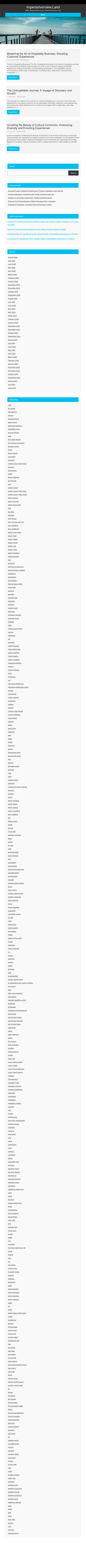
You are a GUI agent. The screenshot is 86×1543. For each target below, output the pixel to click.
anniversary (12, 470)
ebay (10, 776)
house (10, 941)
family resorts (13, 807)
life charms (12, 1041)
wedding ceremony (15, 1488)
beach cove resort (14, 532)
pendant (11, 1199)
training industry (14, 1416)
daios (10, 725)
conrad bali (12, 694)
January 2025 (13, 322)
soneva (10, 1323)
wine (10, 1516)
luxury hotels (12, 1065)
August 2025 (12, 298)
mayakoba (12, 1096)
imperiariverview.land (43, 7)
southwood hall (13, 1340)
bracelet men (13, 598)
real (9, 1241)
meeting (11, 1107)
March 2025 (12, 315)
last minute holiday (15, 1017)
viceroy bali (12, 1464)
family (10, 797)
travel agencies (13, 1419)
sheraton (11, 1279)
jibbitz (10, 966)
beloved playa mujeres (16, 570)
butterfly (11, 622)
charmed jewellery (15, 663)
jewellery (11, 959)
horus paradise (13, 907)
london (10, 1055)
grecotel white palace (16, 883)
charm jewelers (13, 652)
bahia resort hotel (14, 505)
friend (10, 824)
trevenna (11, 1423)
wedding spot (13, 1499)
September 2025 (14, 295)
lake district (12, 997)
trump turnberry (13, 1426)
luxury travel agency (15, 1072)
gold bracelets (13, 852)
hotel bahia (12, 924)
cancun (10, 632)
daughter (11, 732)
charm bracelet (13, 646)
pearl (10, 1196)
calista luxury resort (15, 628)
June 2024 (12, 346)
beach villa (12, 546)
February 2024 (13, 360)
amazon (11, 467)
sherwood (11, 1282)
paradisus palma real (16, 1189)
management (13, 1079)
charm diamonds (14, 649)
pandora (11, 1165)
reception (11, 1244)
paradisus (11, 1186)
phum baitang (13, 1213)
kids (9, 972)
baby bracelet (13, 498)
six (9, 1306)
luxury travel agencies (16, 1069)
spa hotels (12, 1354)
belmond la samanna (16, 567)
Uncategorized (13, 1444)
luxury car (11, 1058)
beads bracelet (13, 556)
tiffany (10, 1409)
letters (10, 1038)
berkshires (12, 573)
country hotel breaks (15, 711)
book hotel (12, 587)
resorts (10, 1254)
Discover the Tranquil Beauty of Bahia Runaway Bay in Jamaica (31, 201)
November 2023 (14, 371)
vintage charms (13, 1475)
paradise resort (13, 1182)
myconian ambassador (16, 1120)
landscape (12, 1007)
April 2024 (12, 353)
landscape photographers (17, 1010)
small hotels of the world (17, 1313)
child (10, 673)
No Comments (24, 60)
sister (10, 1303)
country (10, 708)
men (9, 1110)
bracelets (11, 601)
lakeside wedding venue (17, 1000)
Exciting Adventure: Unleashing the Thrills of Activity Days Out (31, 194)
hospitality (12, 911)
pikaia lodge (12, 1217)
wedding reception (15, 1495)
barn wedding (13, 525)
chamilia (11, 642)
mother (10, 1113)
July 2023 (11, 384)
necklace (11, 1127)
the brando (12, 1399)
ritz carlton (12, 1265)
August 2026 (12, 257)
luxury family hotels (15, 1062)
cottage (10, 704)
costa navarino (13, 697)
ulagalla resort (13, 1440)
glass (10, 838)
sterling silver (13, 1378)
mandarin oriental (14, 1086)
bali (9, 508)
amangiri (11, 460)
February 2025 (13, 319)
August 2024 (12, 340)
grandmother (12, 876)
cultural (10, 721)
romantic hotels (13, 1272)
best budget (12, 580)
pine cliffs (11, 1220)
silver (10, 1285)
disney (10, 749)
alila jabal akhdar (14, 439)
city (9, 680)
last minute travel (14, 1024)
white (10, 1509)
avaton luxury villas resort (17, 494)
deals (10, 738)
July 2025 (11, 302)
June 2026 (12, 264)
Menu (43, 15)
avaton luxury (13, 487)
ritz (9, 1261)
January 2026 (13, 281)
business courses (14, 615)
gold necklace (13, 855)
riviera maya (12, 1268)
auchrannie (12, 481)
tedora (10, 1392)
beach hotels (13, 539)
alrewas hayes (13, 446)
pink (9, 1223)
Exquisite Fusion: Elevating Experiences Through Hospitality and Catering (35, 191)
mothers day (12, 1117)
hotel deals (12, 931)
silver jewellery (13, 1296)
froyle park (12, 831)
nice (9, 1137)
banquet (11, 515)
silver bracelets (13, 1292)
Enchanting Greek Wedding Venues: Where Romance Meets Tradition (40, 229)
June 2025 (12, 305)
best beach (12, 577)
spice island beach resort (17, 1365)
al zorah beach (13, 432)
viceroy (10, 1461)
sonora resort (13, 1337)
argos (10, 474)
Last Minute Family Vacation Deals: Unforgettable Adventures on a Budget (49, 234)
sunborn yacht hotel (15, 1385)
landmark (11, 1003)
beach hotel (12, 536)
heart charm (12, 890)
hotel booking (13, 928)
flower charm (13, 821)
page (9, 229)
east (9, 773)
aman (10, 450)
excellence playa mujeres (17, 787)
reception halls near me (16, 1248)
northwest (11, 1155)
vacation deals (13, 1454)
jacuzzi (10, 955)
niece (10, 1141)
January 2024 (13, 364)
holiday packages (14, 897)
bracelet (11, 594)
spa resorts (12, 1358)
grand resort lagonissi (16, 869)
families (11, 794)
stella (10, 1375)
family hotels (12, 804)
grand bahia (12, 866)
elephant (11, 783)
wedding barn (13, 1485)
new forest (12, 1134)
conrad (10, 690)
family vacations (14, 811)
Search (12, 166)
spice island (12, 1361)
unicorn (11, 1447)
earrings (11, 769)
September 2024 (14, 336)
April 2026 (12, 271)
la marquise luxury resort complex (20, 983)
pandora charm (13, 1168)
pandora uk (12, 1175)
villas (10, 1471)
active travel (12, 422)
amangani (11, 456)
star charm (12, 1368)
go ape (10, 845)
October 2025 (13, 291)
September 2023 (14, 377)
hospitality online (14, 914)
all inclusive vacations (16, 443)
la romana (11, 986)
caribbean (11, 635)
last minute (12, 1014)
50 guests (11, 408)
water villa (12, 1478)
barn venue (12, 518)
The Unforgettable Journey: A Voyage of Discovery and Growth (39, 91)
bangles (11, 512)
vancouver (12, 1457)
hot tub (10, 917)
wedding (11, 1481)
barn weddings (13, 529)
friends (10, 828)
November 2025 (14, 288)
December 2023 (14, 367)
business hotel (13, 618)
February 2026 (13, 278)
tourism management (16, 1413)
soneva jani (12, 1330)
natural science (13, 1124)
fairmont (11, 790)
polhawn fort (12, 1227)
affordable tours (14, 429)
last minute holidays (15, 1021)
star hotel (11, 1371)
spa (9, 1344)
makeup (11, 1076)
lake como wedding (15, 993)
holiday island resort (15, 893)
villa (9, 1468)
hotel (10, 921)
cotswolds (11, 701)
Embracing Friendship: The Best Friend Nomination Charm (29, 204)
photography (12, 1210)
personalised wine (15, 1203)
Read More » (13, 77)
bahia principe (13, 501)
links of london (13, 1045)
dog (9, 759)
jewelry (10, 962)
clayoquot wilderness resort (18, 687)
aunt (9, 484)
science (11, 1275)
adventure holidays (15, 426)
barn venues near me (16, 522)
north (10, 1148)
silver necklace (13, 1299)
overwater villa (13, 1162)
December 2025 (14, 285)
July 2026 (11, 261)
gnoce (10, 842)
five (9, 818)
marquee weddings (15, 1089)
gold (9, 849)
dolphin (11, 763)
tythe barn (11, 1433)
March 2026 (12, 274)
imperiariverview (13, 234)
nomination (12, 1144)
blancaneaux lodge (15, 584)
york (9, 1526)
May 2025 (11, 309)
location (11, 1048)
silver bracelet (13, 1289)
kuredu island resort (15, 979)
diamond (11, 745)
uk (9, 1437)
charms (10, 666)
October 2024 (13, 333)
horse (10, 904)
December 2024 (14, 326)
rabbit (10, 1237)
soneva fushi (12, 1327)
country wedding (14, 714)
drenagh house (13, 766)
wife (9, 1512)
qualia (10, 1234)
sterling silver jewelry (16, 1382)
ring (9, 1258)
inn (9, 952)
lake (9, 990)
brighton (11, 604)
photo (10, 1206)
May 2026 (11, 267)
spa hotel (11, 1351)
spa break (11, 1347)
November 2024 (14, 329)
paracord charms (14, 1179)
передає (10, 221)
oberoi (10, 1158)
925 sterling (12, 412)
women (10, 1523)
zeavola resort (13, 1533)
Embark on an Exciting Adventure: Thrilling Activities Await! (30, 198)
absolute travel (13, 419)
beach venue (13, 542)
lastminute (12, 1027)
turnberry (11, 1430)
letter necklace (13, 1034)
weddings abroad (14, 1502)
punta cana (12, 1230)
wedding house (13, 1492)
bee (9, 560)
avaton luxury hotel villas (17, 491)
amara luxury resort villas (17, 463)
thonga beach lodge (15, 1406)
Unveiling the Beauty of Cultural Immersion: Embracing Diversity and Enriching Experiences (39, 126)
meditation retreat (14, 1103)
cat (9, 639)
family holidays (13, 800)
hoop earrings (13, 900)
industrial (11, 945)
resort (10, 1251)
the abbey (11, 1396)
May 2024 (11, 350)
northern (11, 1151)
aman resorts (13, 453)
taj (9, 1389)
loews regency (13, 1051)
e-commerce (12, 238)
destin (10, 742)
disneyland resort (14, 756)
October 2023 (13, 374)
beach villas (12, 549)
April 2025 (12, 312)
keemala (11, 969)
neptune (11, 1131)
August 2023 (12, 381)
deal (9, 735)
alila (9, 436)
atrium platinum (13, 477)
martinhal (11, 1093)
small (10, 1309)
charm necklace (14, 659)
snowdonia (12, 1320)
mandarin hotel (13, 1082)
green (10, 886)
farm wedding (13, 814)
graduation (12, 862)
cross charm (12, 718)
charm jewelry (13, 656)
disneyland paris (14, 752)
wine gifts (11, 1519)
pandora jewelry (14, 1172)
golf (9, 859)
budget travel (13, 608)
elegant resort (13, 780)
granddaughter (13, 873)
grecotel (11, 880)
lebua (10, 1031)
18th (9, 405)
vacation (11, 1450)
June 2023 (12, 388)
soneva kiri (12, 1334)
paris (10, 1193)
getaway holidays (14, 835)
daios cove (12, 728)
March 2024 (12, 357)
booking (11, 591)
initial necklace (13, 948)
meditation (12, 1100)
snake (10, 1316)
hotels (10, 935)
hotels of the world (15, 938)
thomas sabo (13, 1402)
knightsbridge (13, 976)
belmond (11, 563)
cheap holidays (13, 670)
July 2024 (11, 343)
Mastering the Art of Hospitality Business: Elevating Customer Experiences (37, 55)
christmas (11, 677)
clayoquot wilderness (16, 683)
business (11, 611)
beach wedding (13, 553)
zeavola (11, 1530)
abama (10, 415)
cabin (10, 625)
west (9, 1506)
